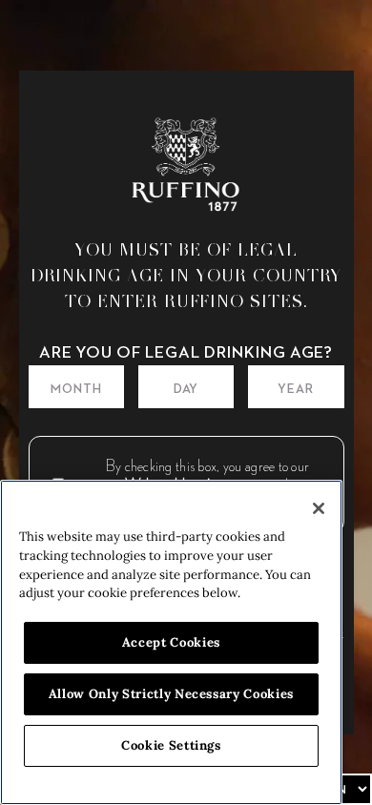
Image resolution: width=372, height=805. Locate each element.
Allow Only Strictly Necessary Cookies (171, 694)
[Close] (319, 508)
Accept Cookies (171, 642)
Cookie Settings (171, 745)
